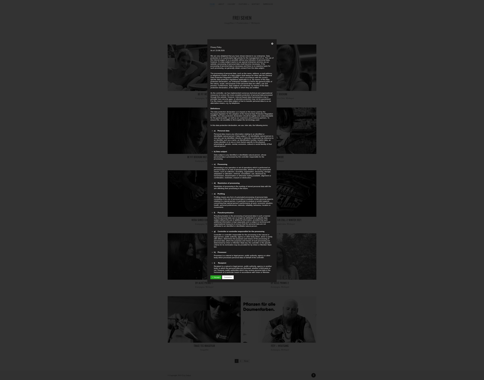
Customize (228, 277)
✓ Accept (216, 277)
